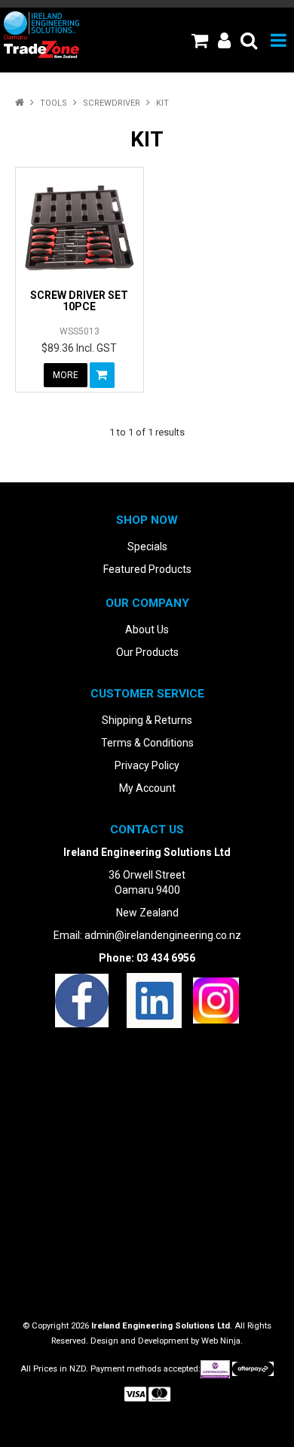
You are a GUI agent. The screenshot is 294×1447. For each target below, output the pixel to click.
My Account (147, 788)
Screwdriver (111, 103)
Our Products (147, 652)
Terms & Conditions (147, 743)
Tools (53, 103)
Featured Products (147, 569)
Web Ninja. (222, 1341)
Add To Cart (102, 375)
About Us (147, 629)
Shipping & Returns (147, 720)
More (65, 375)
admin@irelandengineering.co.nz (162, 935)
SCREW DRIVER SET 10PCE (79, 300)
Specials (147, 546)
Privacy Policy (147, 765)
